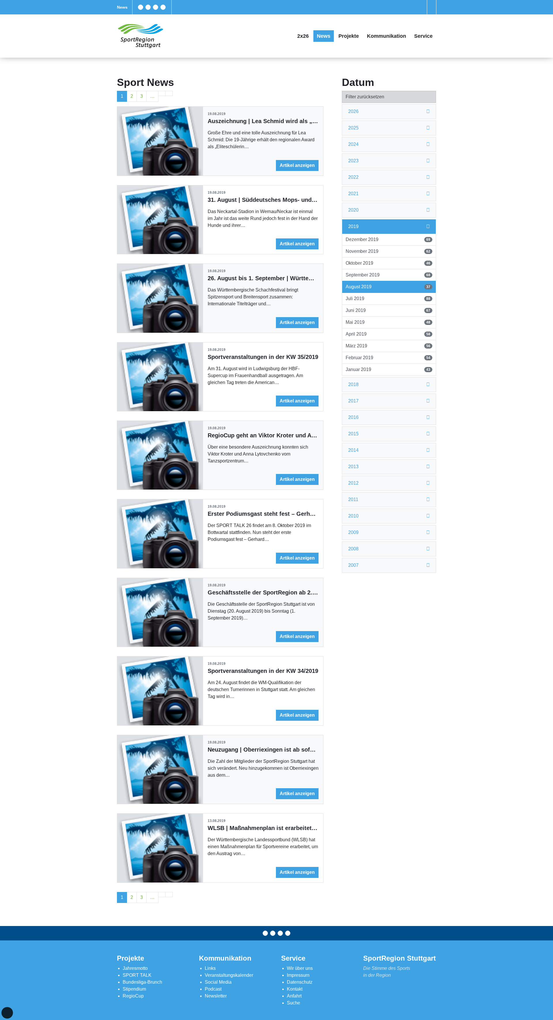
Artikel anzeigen (297, 165)
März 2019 (388, 345)
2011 (353, 499)
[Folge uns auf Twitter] (148, 7)
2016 (353, 417)
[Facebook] (140, 7)
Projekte (348, 36)
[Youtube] (163, 7)
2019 (353, 226)
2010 (353, 515)
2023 (353, 160)
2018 (353, 384)
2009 (353, 532)
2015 (353, 433)
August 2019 (388, 286)
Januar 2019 (388, 369)
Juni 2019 (388, 310)
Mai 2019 (388, 322)
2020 (353, 210)
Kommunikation (386, 36)
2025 (353, 127)
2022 (353, 177)
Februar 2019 (388, 357)
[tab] (389, 111)
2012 (353, 483)
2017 (353, 400)
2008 (353, 548)
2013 (353, 466)
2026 (353, 111)
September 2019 (388, 274)
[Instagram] (155, 7)
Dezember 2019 (388, 239)
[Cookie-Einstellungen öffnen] (7, 1013)
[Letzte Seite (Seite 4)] (169, 93)
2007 (353, 565)
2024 (353, 144)
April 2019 (388, 334)
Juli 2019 (388, 298)
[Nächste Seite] (162, 93)
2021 (353, 193)
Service (423, 36)
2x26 (303, 36)
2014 (353, 450)
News (122, 7)
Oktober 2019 (388, 263)
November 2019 (388, 251)
